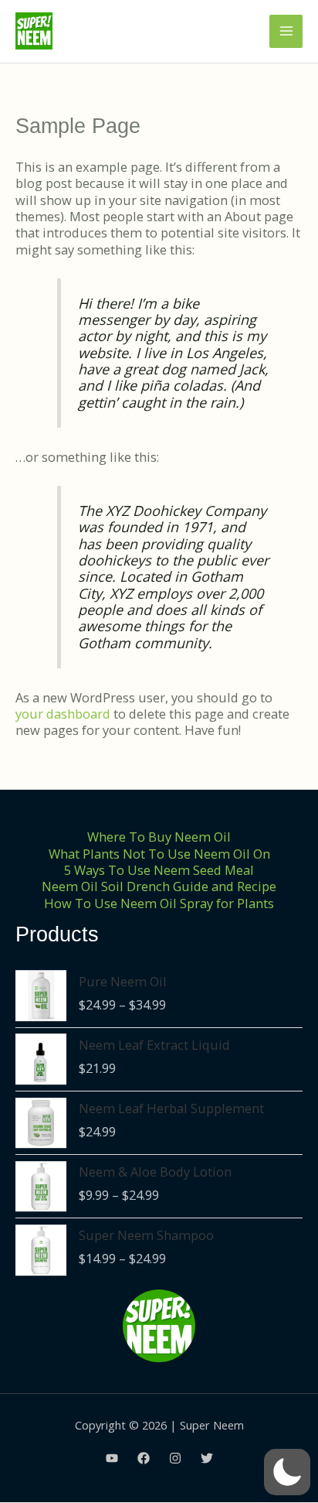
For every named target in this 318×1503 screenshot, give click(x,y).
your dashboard (62, 713)
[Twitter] (207, 1458)
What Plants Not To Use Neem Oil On (159, 854)
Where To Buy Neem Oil (159, 836)
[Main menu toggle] (286, 31)
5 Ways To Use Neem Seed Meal (159, 870)
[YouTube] (112, 1458)
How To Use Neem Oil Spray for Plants (159, 903)
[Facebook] (143, 1458)
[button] (287, 1472)
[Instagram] (175, 1458)
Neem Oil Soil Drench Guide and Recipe (159, 886)
